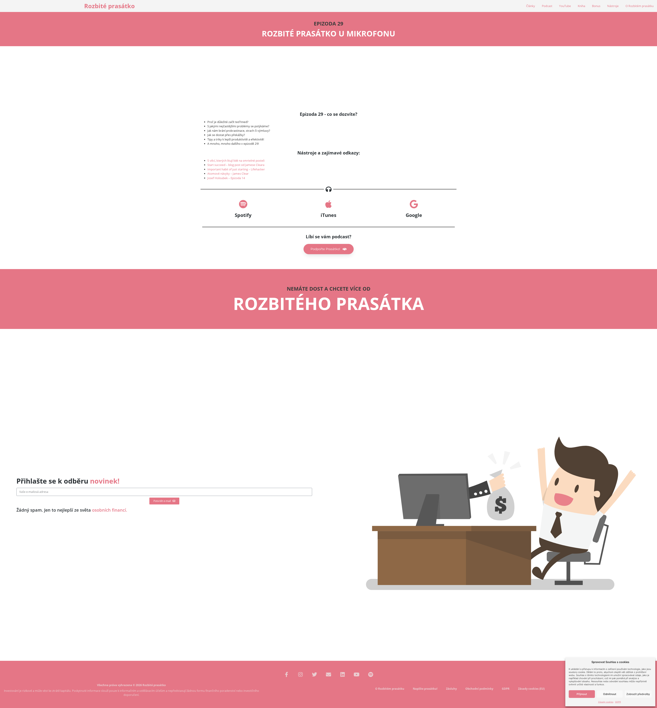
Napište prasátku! (425, 689)
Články (530, 6)
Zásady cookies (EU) (531, 689)
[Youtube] (356, 674)
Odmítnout (609, 694)
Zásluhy (451, 689)
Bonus (596, 6)
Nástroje (613, 6)
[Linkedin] (342, 674)
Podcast (547, 6)
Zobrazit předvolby (638, 694)
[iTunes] (328, 204)
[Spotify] (243, 204)
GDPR (618, 702)
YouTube (565, 6)
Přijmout (582, 694)
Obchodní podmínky (479, 689)
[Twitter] (314, 674)
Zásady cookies (605, 702)
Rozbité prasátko (109, 6)
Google (414, 215)
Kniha (581, 6)
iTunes (328, 215)
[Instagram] (300, 674)
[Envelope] (328, 674)
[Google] (414, 204)
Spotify (243, 215)
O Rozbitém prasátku (640, 6)
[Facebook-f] (286, 674)
